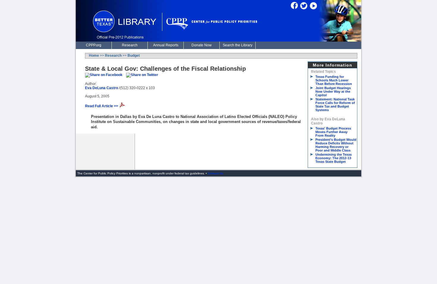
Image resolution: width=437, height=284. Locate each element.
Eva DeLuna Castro (101, 88)
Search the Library (237, 45)
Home (94, 55)
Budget (134, 55)
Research (130, 45)
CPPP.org (93, 45)
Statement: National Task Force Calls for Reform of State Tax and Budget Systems (335, 104)
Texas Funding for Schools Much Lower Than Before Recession (333, 80)
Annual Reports (165, 45)
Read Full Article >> (101, 106)
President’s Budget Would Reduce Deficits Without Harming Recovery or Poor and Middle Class (335, 145)
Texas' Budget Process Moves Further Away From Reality (333, 132)
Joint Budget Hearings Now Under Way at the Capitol (333, 91)
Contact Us (216, 173)
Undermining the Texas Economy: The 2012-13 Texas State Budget (333, 158)
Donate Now (201, 45)
